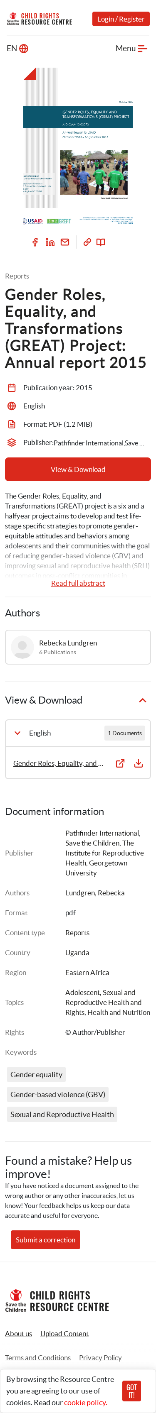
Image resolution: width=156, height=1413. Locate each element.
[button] (64, 1334)
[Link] (87, 242)
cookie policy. (85, 1402)
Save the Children (92, 843)
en (12, 48)
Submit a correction (45, 1240)
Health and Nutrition (118, 1012)
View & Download (78, 469)
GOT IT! (131, 1391)
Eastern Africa (87, 972)
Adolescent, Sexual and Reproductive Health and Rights (104, 1002)
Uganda (77, 952)
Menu (126, 48)
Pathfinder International (102, 833)
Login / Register (121, 19)
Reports (77, 932)
